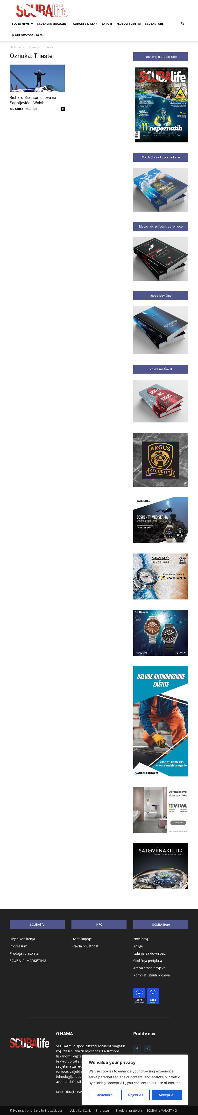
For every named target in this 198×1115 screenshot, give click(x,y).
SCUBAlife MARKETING (28, 960)
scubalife (16, 109)
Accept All (167, 1095)
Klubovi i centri (128, 23)
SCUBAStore (154, 23)
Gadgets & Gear (85, 23)
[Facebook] (137, 1049)
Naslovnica (17, 47)
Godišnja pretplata (147, 960)
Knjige (138, 946)
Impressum (18, 946)
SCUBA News (21, 23)
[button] (182, 24)
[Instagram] (148, 1048)
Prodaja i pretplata (24, 953)
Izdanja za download (149, 953)
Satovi (107, 23)
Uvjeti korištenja (22, 939)
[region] (135, 1080)
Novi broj (140, 939)
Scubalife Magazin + (53, 23)
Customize (104, 1095)
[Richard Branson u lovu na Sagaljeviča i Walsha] (37, 78)
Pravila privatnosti (85, 946)
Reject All (135, 1095)
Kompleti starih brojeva (151, 975)
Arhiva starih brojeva (149, 968)
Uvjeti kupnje (81, 939)
